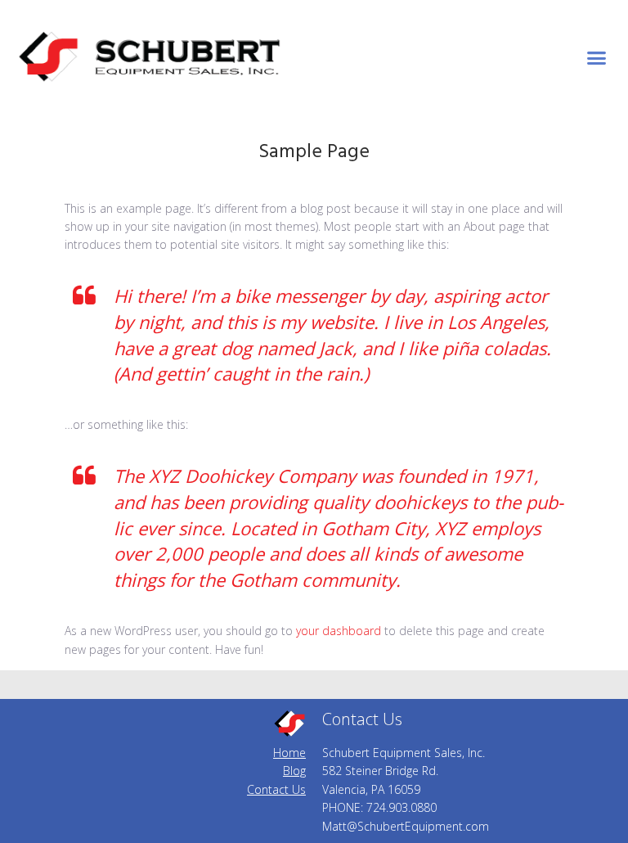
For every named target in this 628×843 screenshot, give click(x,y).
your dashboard (338, 630)
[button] (596, 57)
